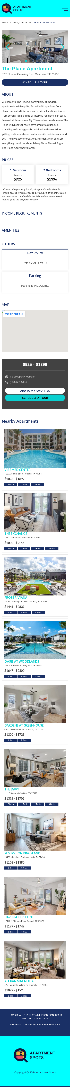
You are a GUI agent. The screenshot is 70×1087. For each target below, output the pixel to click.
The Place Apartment (44, 22)
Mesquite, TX (20, 22)
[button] (7, 47)
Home (5, 22)
